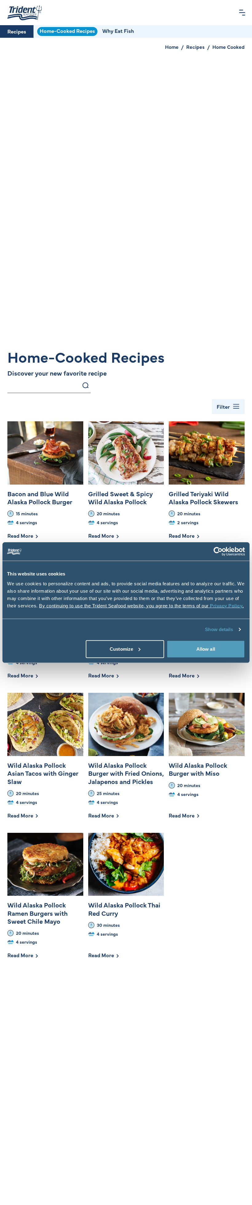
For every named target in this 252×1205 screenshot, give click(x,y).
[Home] (24, 12)
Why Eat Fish (118, 30)
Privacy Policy (226, 605)
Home (172, 46)
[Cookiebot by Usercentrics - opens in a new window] (218, 551)
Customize (121, 648)
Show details (219, 629)
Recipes (16, 31)
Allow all (205, 648)
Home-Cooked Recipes (67, 30)
